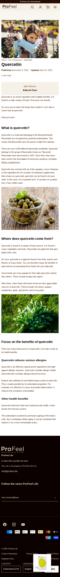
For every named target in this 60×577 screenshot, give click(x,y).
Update (51, 569)
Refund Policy (53, 554)
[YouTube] (23, 524)
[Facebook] (4, 524)
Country (6, 564)
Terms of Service (52, 559)
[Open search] (32, 7)
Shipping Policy (7, 559)
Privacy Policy (32, 554)
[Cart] (47, 7)
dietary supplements (10, 162)
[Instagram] (14, 524)
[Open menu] (55, 7)
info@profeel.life (9, 471)
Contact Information (9, 554)
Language (28, 564)
